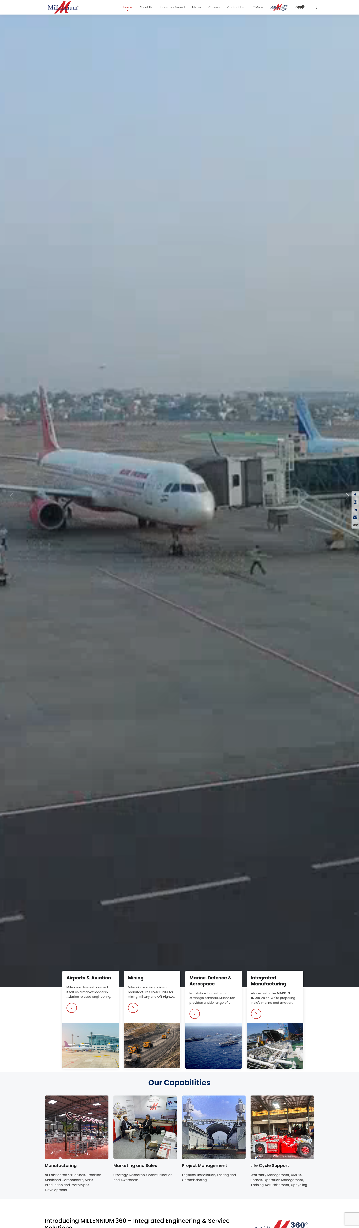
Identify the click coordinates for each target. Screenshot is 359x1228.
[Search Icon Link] (315, 7)
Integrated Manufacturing (268, 981)
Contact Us (235, 7)
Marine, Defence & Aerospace (210, 981)
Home (127, 7)
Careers (214, 7)
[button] (348, 496)
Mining (136, 978)
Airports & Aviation (88, 978)
